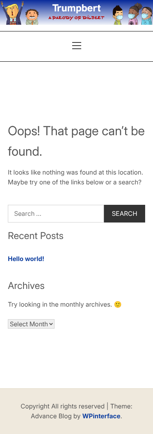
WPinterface (101, 416)
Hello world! (26, 259)
